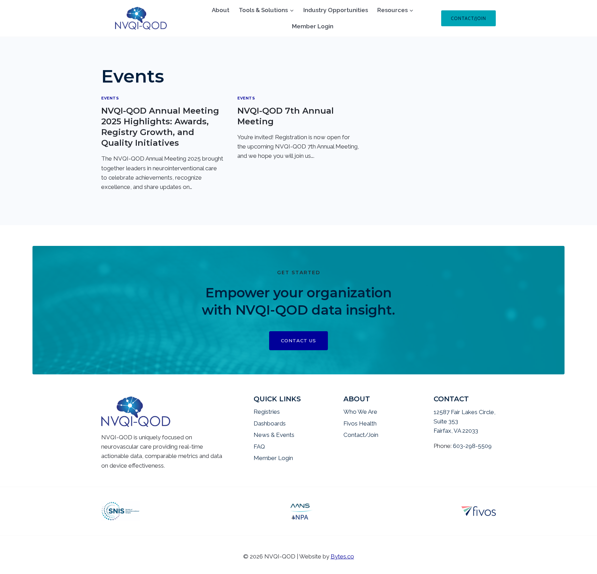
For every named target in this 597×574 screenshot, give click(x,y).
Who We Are (360, 411)
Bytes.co (342, 556)
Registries (267, 411)
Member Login (312, 26)
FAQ (259, 446)
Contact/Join (468, 18)
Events (110, 98)
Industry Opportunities (335, 10)
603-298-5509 (472, 445)
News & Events (274, 434)
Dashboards (270, 423)
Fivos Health (360, 423)
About (220, 10)
